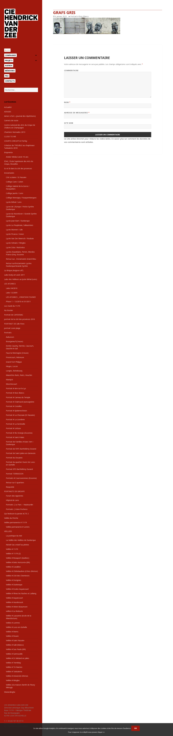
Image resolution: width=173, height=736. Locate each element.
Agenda (8, 65)
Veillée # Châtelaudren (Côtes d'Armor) (22, 571)
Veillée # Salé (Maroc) (15, 645)
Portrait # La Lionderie (15, 419)
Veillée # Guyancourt (14, 598)
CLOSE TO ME (10, 136)
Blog (7, 50)
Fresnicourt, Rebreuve (15, 357)
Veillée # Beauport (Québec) (17, 558)
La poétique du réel (14, 536)
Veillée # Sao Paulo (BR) (16, 649)
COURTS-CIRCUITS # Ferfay (15, 141)
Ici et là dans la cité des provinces (18, 168)
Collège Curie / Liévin (14, 182)
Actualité (8, 107)
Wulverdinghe (9, 692)
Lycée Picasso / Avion (15, 234)
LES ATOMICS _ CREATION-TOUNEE (21, 297)
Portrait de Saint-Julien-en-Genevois (20, 453)
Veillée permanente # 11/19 (15, 522)
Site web (68, 123)
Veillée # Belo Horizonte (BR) (18, 562)
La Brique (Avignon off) (13, 270)
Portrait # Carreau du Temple (18, 397)
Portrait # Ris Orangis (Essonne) (19, 433)
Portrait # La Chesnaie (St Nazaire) (20, 415)
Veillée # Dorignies (13, 580)
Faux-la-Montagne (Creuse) (17, 353)
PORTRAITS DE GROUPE (14, 491)
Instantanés (9, 173)
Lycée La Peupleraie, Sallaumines (19, 225)
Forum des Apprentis (14, 496)
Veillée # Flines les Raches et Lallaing (21, 593)
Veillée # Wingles (13, 680)
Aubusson (10, 337)
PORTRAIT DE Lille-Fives (14, 324)
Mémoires (10, 70)
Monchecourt (11, 384)
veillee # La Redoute (14, 611)
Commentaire (71, 70)
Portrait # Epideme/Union (16, 410)
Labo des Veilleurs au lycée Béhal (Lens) (20, 279)
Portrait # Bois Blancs (15, 393)
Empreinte (8, 152)
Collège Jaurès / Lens (14, 193)
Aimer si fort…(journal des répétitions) (20, 116)
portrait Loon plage (12, 328)
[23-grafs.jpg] (107, 26)
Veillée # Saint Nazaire (15, 640)
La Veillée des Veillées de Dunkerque (21, 540)
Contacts (10, 81)
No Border (8, 310)
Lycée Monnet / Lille (14, 229)
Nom (67, 102)
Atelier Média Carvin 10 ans (17, 157)
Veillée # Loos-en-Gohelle (16, 627)
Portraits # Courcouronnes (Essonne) (21, 478)
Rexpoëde (10, 487)
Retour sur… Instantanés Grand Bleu (21, 259)
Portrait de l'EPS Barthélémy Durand (21, 449)
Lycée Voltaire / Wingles (16, 243)
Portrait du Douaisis (14, 457)
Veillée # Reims (12, 631)
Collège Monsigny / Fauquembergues (21, 197)
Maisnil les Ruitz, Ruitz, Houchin (19, 375)
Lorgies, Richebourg (14, 371)
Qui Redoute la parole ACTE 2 (16, 513)
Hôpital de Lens (12, 500)
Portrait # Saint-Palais (15, 437)
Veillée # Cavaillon (13, 567)
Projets (9, 60)
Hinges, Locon (12, 366)
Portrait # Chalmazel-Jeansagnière (20, 402)
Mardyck (9, 379)
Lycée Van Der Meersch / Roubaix (20, 238)
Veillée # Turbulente (14, 671)
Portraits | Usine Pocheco (16, 509)
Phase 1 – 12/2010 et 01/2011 (18, 301)
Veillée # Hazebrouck (14, 602)
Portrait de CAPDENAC (13, 315)
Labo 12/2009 (11, 292)
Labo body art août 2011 (14, 275)
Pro (7, 76)
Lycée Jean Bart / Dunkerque (18, 221)
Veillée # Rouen (12, 636)
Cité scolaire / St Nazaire (16, 177)
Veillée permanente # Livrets (18, 527)
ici (103, 732)
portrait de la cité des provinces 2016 (19, 319)
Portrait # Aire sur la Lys (16, 388)
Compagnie (10, 55)
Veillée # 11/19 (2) (13, 553)
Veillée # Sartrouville (14, 654)
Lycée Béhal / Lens (14, 202)
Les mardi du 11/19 (12, 306)
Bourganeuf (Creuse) (14, 341)
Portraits (8, 332)
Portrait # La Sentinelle (15, 424)
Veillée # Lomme (13, 623)
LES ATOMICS (10, 283)
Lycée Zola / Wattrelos (15, 247)
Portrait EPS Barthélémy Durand (19, 469)
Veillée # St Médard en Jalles (17, 658)
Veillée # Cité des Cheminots (18, 575)
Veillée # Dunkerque (14, 584)
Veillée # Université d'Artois (17, 676)
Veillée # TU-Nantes (14, 667)
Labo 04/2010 (11, 288)
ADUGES (7, 111)
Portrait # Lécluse (13, 428)
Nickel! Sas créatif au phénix (17, 544)
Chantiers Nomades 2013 (14, 132)
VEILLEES (8, 531)
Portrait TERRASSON (14, 473)
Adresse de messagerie (77, 112)
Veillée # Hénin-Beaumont (16, 607)
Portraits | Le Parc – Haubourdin (19, 504)
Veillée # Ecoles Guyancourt (17, 589)
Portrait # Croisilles (14, 406)
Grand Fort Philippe (14, 362)
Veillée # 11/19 (12, 549)
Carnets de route (11, 120)
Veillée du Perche (11, 518)
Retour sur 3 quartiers (15, 482)
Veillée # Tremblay (13, 662)
